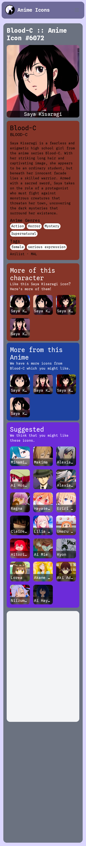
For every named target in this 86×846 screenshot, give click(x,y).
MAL (34, 254)
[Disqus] (43, 666)
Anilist (17, 254)
